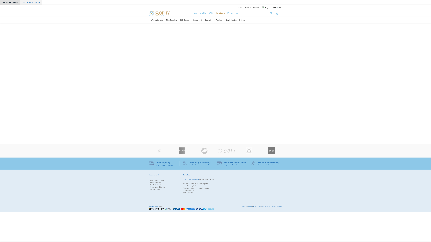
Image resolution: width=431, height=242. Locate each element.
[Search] (282, 20)
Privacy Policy (257, 206)
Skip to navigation (10, 2)
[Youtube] (160, 7)
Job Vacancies (266, 206)
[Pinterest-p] (157, 7)
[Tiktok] (162, 7)
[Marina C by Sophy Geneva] (249, 150)
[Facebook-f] (150, 7)
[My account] (281, 13)
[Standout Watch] (182, 150)
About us (244, 206)
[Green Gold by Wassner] (204, 150)
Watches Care (155, 189)
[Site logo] (159, 13)
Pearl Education (156, 182)
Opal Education (155, 185)
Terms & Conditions (276, 206)
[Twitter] (152, 7)
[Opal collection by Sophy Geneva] (160, 150)
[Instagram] (155, 7)
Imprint (250, 206)
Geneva (153, 206)
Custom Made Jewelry (191, 179)
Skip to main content (31, 2)
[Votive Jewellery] (271, 150)
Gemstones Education (158, 187)
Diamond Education (157, 180)
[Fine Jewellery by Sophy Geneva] (227, 150)
